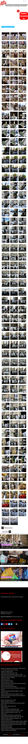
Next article (5, 531)
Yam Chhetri (22, 734)
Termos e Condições (8, 628)
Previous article (8, 527)
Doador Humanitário (24, 15)
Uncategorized (10, 26)
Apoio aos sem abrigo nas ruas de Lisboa (9, 580)
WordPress (10, 734)
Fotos (3, 26)
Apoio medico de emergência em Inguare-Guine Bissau (12, 563)
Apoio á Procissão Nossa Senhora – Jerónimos (10, 547)
